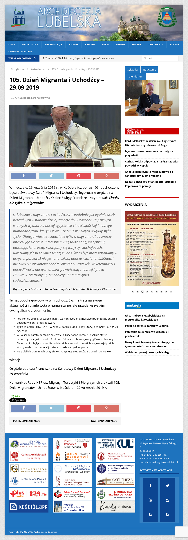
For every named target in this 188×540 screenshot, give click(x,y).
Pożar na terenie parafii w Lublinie (147, 326)
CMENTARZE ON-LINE (20, 51)
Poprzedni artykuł (26, 421)
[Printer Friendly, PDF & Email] (15, 396)
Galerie (136, 44)
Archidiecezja (53, 44)
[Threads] (167, 515)
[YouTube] (150, 500)
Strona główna (40, 97)
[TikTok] (150, 515)
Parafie (120, 44)
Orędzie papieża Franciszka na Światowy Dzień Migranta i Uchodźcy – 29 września (65, 289)
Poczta (174, 44)
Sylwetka (132, 69)
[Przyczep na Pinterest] (78, 176)
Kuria (105, 44)
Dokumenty (156, 44)
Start (11, 44)
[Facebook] (150, 485)
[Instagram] (167, 500)
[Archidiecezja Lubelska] (94, 23)
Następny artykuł (104, 421)
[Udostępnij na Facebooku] (23, 176)
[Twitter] (167, 485)
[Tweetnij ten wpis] (51, 176)
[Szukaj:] (160, 58)
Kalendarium (135, 76)
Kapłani (90, 44)
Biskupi (73, 44)
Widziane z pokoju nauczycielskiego (147, 352)
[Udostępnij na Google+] (106, 176)
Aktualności (30, 44)
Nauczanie (149, 69)
